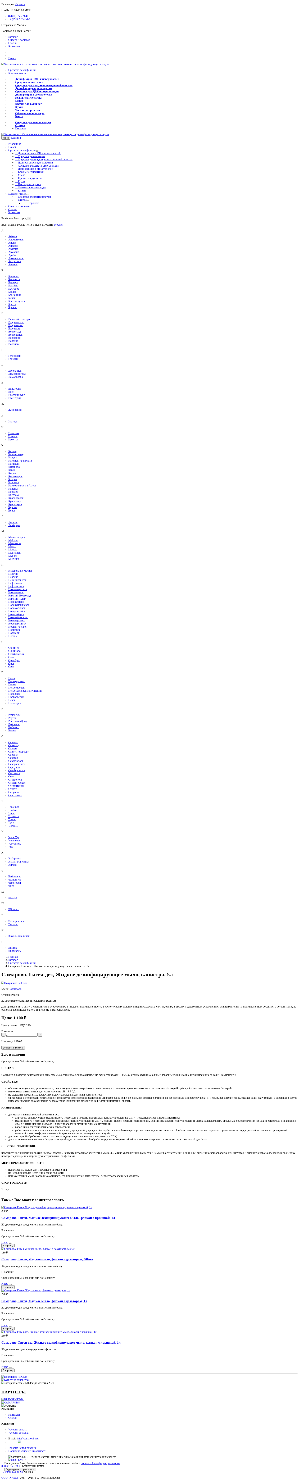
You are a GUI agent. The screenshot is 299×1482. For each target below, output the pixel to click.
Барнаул (13, 282)
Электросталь (16, 921)
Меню (6, 137)
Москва (12, 549)
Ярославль (14, 950)
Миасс (12, 546)
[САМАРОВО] (10, 1402)
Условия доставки (18, 1432)
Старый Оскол (16, 782)
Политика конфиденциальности (27, 1450)
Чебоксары (14, 876)
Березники (14, 294)
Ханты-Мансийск (18, 861)
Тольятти (13, 816)
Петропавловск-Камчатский (25, 690)
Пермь (12, 684)
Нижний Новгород (19, 595)
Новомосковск (16, 608)
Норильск (14, 629)
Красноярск (15, 504)
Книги (19, 116)
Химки (12, 864)
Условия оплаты (17, 1429)
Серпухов (14, 767)
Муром (12, 555)
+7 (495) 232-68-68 (19, 19)
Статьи (12, 43)
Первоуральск (16, 681)
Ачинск (12, 264)
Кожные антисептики (28, 97)
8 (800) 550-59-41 (18, 16)
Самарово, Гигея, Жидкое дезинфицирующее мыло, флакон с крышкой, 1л (58, 1218)
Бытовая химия (17, 73)
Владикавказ (15, 325)
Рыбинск (13, 727)
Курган (12, 507)
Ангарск (13, 245)
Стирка (20, 125)
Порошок (20, 128)
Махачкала (14, 543)
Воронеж (13, 344)
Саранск (20, 4)
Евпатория (14, 388)
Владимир (14, 328)
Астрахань (14, 261)
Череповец (14, 882)
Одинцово (14, 650)
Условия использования (22, 1447)
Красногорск (16, 497)
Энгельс (13, 924)
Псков (12, 700)
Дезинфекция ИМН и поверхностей (37, 78)
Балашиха (14, 279)
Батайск (13, 285)
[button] (4, 1242)
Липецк (12, 522)
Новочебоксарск (18, 617)
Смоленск (14, 773)
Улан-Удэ (13, 837)
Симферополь (16, 770)
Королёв (13, 491)
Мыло (19, 100)
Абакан (12, 236)
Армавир (13, 251)
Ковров (12, 479)
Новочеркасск (16, 620)
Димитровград (17, 373)
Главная (13, 956)
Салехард (13, 745)
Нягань (12, 636)
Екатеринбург (16, 394)
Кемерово (14, 466)
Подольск (14, 693)
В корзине (7, 1031)
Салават (13, 742)
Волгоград (14, 331)
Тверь (11, 813)
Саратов (13, 757)
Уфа (10, 846)
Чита (11, 885)
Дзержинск (14, 370)
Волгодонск (15, 334)
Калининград (16, 454)
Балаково (13, 276)
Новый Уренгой (17, 626)
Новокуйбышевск (18, 604)
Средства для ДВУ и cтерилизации (37, 91)
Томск (12, 819)
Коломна (13, 482)
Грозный (13, 358)
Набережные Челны (20, 570)
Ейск (11, 391)
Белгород (13, 288)
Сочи (11, 776)
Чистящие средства (27, 110)
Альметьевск (16, 239)
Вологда (13, 340)
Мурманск (14, 552)
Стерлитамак (16, 785)
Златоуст (13, 421)
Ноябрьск (14, 632)
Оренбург (14, 660)
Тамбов (12, 810)
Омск (11, 657)
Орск (11, 663)
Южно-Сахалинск (19, 935)
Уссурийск (14, 843)
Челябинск (14, 879)
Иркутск (13, 439)
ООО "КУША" (10, 1477)
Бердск (12, 291)
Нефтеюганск (16, 586)
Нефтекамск (15, 583)
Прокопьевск (16, 696)
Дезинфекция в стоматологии (33, 94)
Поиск (12, 58)
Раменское (14, 714)
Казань (12, 451)
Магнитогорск (16, 537)
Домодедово (15, 376)
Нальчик (13, 573)
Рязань (12, 730)
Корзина (16, 137)
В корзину (8, 1245)
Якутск (12, 947)
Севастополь (15, 760)
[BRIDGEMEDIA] (12, 1399)
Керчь (11, 469)
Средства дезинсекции (29, 82)
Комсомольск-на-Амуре (22, 485)
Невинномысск (17, 579)
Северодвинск (16, 764)
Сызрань (13, 792)
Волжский (14, 337)
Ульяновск (14, 840)
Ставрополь (15, 779)
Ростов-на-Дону (17, 721)
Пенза (11, 678)
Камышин (14, 463)
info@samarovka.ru (28, 1438)
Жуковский (15, 409)
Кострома (14, 494)
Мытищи (13, 558)
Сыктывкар (15, 795)
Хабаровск (14, 858)
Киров (12, 473)
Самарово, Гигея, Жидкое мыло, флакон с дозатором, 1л (44, 1301)
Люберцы (14, 525)
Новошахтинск (17, 623)
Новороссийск (16, 611)
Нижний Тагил (17, 598)
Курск (11, 510)
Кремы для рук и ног (28, 103)
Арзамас (13, 248)
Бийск (12, 298)
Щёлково (13, 909)
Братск (12, 304)
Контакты (14, 46)
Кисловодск (15, 476)
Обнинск (13, 647)
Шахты (12, 897)
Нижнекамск (16, 592)
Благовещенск (16, 301)
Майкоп (13, 540)
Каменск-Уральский (20, 460)
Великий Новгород (19, 319)
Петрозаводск (16, 687)
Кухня (19, 107)
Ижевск (12, 436)
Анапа (12, 242)
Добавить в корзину (13, 1047)
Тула (11, 822)
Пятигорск (14, 703)
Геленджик (14, 355)
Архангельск (16, 258)
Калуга (12, 457)
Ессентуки (14, 397)
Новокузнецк (16, 601)
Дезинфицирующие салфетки (33, 88)
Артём (12, 255)
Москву (58, 224)
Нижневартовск (17, 589)
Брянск (12, 307)
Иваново (13, 433)
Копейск (13, 488)
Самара (12, 748)
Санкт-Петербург (18, 751)
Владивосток (16, 322)
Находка (13, 576)
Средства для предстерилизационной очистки (44, 85)
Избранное (14, 143)
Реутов (12, 718)
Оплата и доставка (19, 39)
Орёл (11, 666)
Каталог (13, 36)
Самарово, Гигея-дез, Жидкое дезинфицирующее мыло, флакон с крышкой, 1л (61, 1342)
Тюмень (13, 825)
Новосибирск (16, 614)
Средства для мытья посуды (33, 122)
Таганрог (13, 806)
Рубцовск (14, 724)
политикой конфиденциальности (100, 1463)
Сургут (12, 788)
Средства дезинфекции (22, 70)
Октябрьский (16, 654)
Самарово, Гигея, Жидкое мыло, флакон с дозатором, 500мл (47, 1259)
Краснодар (14, 501)
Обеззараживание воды (29, 113)
